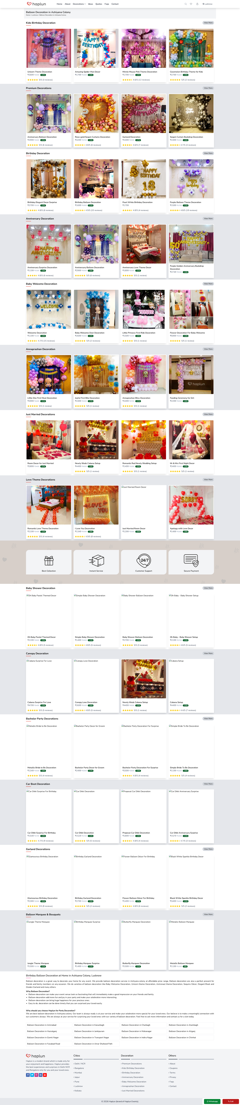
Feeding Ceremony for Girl (182, 398)
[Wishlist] (191, 4)
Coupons (173, 1068)
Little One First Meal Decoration (42, 398)
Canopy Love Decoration (86, 702)
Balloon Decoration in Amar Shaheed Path (93, 1043)
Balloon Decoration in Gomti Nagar (43, 1037)
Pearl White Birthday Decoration (137, 202)
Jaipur (77, 1077)
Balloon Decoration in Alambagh (183, 1025)
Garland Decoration (131, 137)
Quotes (99, 4)
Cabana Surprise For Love (39, 702)
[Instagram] (36, 1075)
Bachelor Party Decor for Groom (89, 767)
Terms (172, 1072)
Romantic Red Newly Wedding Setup (139, 463)
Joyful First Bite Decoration (87, 398)
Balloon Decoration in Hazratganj (42, 1031)
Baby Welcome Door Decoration (89, 332)
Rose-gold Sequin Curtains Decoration (92, 137)
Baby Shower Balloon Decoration (137, 637)
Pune (76, 1081)
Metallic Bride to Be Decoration (42, 767)
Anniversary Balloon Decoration (42, 137)
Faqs (107, 4)
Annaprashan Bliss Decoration (136, 398)
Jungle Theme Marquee (38, 963)
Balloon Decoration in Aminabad (41, 1025)
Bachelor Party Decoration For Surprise (140, 767)
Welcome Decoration (37, 332)
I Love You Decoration (85, 528)
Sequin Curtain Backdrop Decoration (186, 137)
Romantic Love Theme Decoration (43, 528)
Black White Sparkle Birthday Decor (186, 898)
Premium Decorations (132, 1063)
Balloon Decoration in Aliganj (182, 1031)
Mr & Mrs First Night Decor (182, 463)
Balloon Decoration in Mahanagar (137, 1031)
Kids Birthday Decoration (133, 1068)
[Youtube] (45, 1075)
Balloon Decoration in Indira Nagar (137, 1037)
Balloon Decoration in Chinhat (182, 1037)
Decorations (78, 4)
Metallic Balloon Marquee (182, 963)
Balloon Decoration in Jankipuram (89, 1031)
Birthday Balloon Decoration (88, 202)
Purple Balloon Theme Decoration (185, 202)
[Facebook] (28, 1075)
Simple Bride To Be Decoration (184, 767)
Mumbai (78, 1072)
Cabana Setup (176, 702)
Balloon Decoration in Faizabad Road (43, 1043)
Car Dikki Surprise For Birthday (42, 832)
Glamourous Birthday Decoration (43, 898)
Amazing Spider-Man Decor (87, 71)
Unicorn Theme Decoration (40, 71)
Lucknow (35, 15)
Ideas (90, 4)
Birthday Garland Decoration (88, 898)
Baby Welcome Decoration (134, 1081)
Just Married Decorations (133, 1090)
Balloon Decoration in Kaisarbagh (89, 1025)
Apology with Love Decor (181, 528)
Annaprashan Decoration (133, 1086)
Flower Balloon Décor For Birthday (138, 898)
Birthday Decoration (131, 1072)
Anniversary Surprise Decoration (42, 267)
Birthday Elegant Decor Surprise (42, 202)
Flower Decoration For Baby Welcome (187, 332)
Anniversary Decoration (132, 1077)
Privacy (172, 1077)
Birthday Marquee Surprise (87, 963)
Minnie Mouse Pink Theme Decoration (139, 71)
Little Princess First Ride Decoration (138, 332)
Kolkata (77, 1090)
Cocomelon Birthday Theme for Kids (186, 71)
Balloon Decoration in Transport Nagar (91, 1037)
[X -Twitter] (32, 1075)
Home (59, 4)
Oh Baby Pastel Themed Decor (42, 637)
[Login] (197, 4)
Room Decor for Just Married (41, 463)
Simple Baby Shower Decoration (90, 637)
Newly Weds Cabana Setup (87, 463)
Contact (115, 4)
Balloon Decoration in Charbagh (136, 1025)
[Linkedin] (40, 1075)
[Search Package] (185, 4)
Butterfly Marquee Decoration (136, 963)
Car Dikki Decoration (84, 832)
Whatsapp (213, 1101)
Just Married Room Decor (133, 528)
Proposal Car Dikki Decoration (136, 832)
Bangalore (79, 1068)
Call (231, 1101)
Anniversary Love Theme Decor (136, 267)
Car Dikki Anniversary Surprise (184, 832)
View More (208, 23)
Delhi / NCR (79, 1063)
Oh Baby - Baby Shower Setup (184, 637)
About (67, 4)
